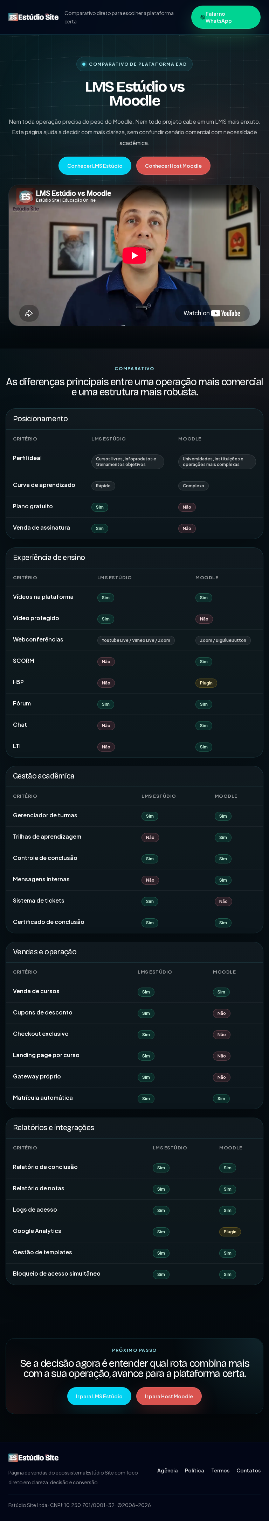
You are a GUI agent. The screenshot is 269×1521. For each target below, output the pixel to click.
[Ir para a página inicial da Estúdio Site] (33, 17)
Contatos (248, 1470)
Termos (220, 1470)
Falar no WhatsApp (219, 17)
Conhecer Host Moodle (173, 166)
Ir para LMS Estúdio (99, 1396)
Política (194, 1470)
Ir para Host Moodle (169, 1396)
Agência (167, 1470)
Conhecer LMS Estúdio (95, 166)
